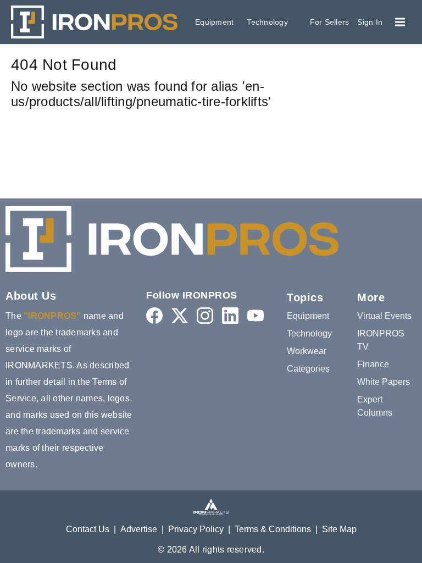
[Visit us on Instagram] (205, 315)
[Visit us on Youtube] (255, 315)
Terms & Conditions (273, 529)
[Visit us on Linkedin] (230, 315)
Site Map (339, 529)
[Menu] (400, 22)
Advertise (138, 529)
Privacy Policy (196, 529)
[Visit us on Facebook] (154, 315)
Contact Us (87, 529)
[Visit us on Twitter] (179, 315)
